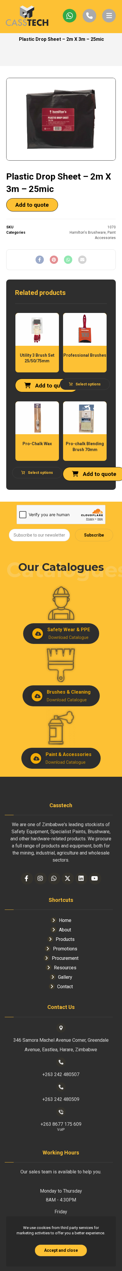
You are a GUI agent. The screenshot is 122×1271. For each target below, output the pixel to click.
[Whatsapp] (54, 878)
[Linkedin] (81, 878)
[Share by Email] (82, 260)
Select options (88, 384)
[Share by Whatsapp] (68, 260)
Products (65, 939)
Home (65, 920)
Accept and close (61, 1250)
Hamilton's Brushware (88, 232)
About (65, 930)
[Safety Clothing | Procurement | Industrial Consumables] (27, 16)
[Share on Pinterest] (54, 260)
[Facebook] (27, 878)
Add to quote (32, 204)
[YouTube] (95, 878)
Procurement (65, 958)
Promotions (65, 949)
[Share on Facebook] (40, 260)
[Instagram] (40, 878)
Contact (65, 986)
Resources (65, 967)
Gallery (65, 977)
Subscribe (94, 535)
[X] (68, 878)
